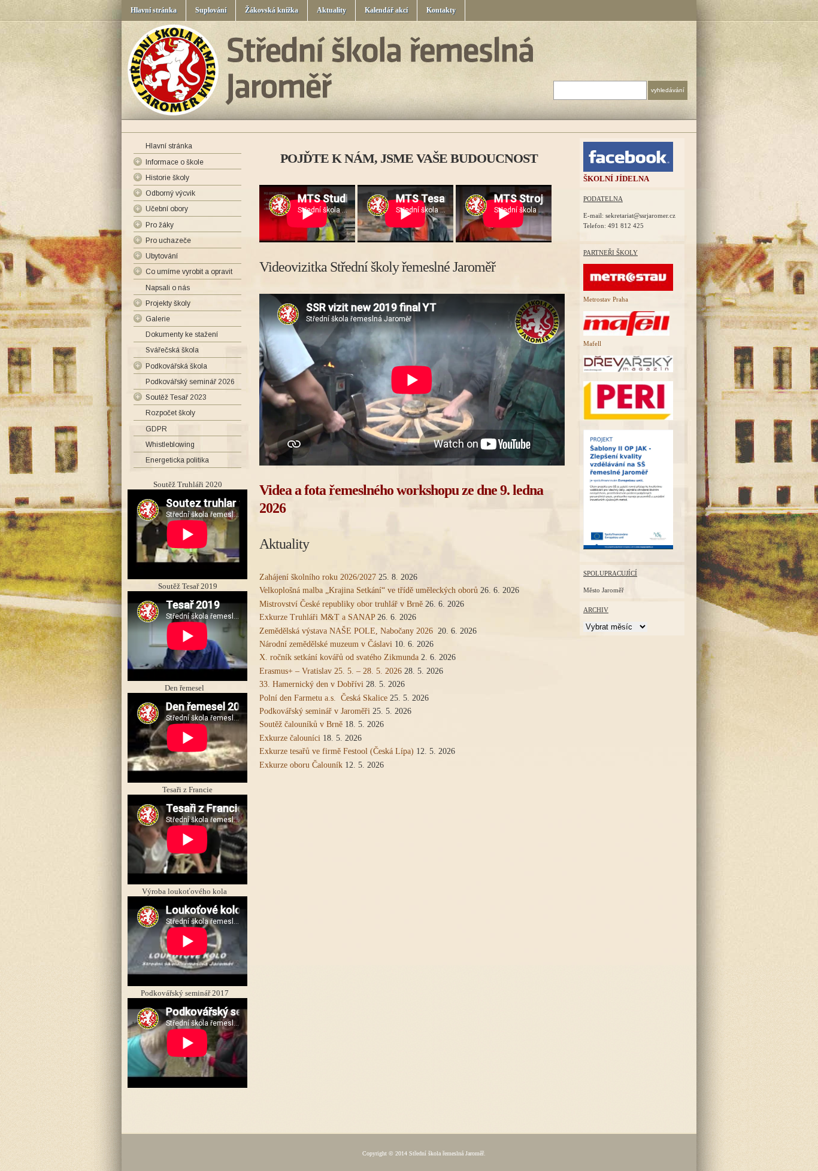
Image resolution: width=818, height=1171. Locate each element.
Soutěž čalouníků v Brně (301, 724)
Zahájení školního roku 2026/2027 (317, 577)
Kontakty (441, 10)
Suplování (210, 10)
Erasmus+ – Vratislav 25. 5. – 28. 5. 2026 (330, 671)
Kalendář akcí (386, 10)
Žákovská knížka (271, 10)
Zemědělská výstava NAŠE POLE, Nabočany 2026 (347, 630)
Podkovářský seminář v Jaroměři (314, 711)
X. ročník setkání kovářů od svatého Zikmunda (339, 657)
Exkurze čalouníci (289, 738)
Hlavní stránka (154, 10)
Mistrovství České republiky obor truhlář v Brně (341, 604)
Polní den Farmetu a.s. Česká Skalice (323, 698)
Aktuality (331, 10)
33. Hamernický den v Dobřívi (311, 684)
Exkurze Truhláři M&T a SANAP (317, 617)
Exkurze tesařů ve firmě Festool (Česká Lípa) (336, 751)
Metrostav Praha (605, 299)
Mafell (592, 343)
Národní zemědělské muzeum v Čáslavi (325, 644)
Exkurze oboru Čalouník (301, 765)
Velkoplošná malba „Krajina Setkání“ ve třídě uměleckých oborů (368, 590)
